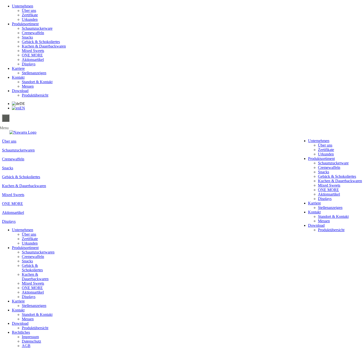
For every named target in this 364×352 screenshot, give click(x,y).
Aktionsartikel (33, 59)
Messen (28, 86)
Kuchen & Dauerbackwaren (44, 46)
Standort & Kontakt (37, 82)
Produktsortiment (25, 24)
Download (20, 91)
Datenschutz (31, 341)
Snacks (27, 37)
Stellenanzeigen (34, 73)
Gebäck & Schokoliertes (41, 42)
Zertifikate (30, 15)
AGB (26, 346)
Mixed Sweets (33, 51)
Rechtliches (21, 332)
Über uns (29, 10)
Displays (28, 64)
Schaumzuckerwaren (38, 252)
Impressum (30, 337)
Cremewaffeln (33, 33)
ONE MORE (32, 55)
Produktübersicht (35, 95)
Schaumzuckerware (37, 28)
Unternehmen (22, 6)
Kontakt (18, 77)
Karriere (18, 68)
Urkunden (30, 19)
